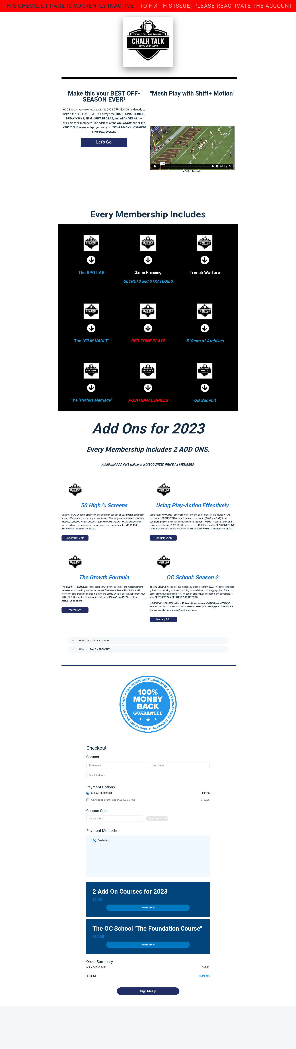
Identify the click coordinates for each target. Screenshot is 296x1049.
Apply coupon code (157, 818)
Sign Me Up (148, 991)
